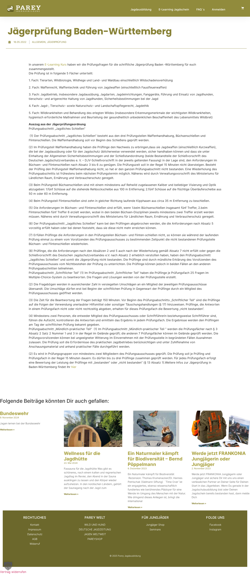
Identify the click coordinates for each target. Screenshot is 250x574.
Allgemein (39, 41)
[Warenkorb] (243, 8)
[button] (8, 566)
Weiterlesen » (7, 429)
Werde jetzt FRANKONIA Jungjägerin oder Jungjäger (219, 459)
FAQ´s (200, 9)
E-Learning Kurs (55, 64)
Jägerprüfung (56, 41)
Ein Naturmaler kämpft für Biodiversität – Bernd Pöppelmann (155, 459)
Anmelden (218, 9)
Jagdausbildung (140, 9)
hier (73, 367)
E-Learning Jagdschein (174, 9)
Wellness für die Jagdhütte (82, 456)
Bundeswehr (14, 413)
